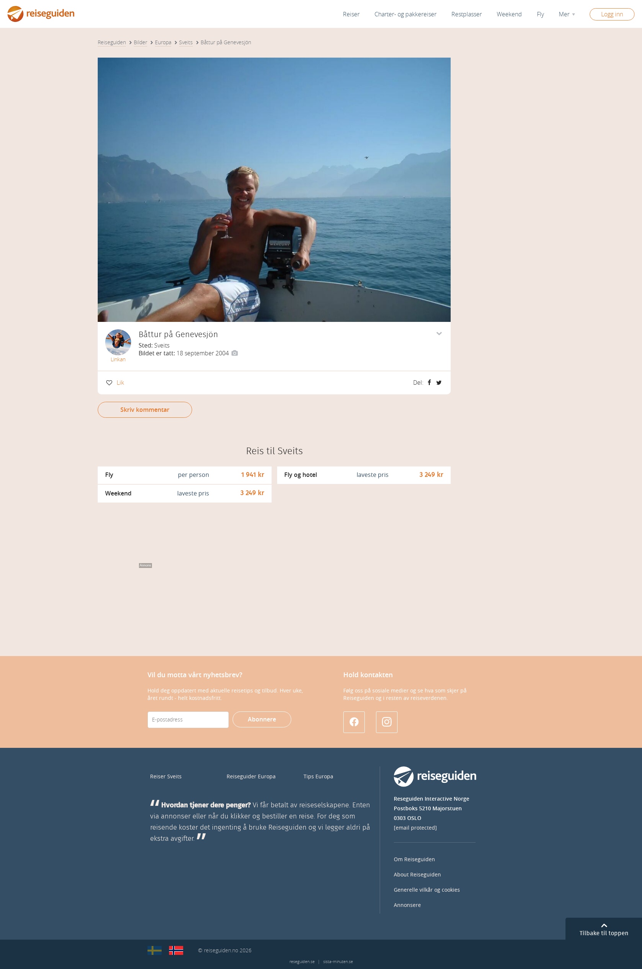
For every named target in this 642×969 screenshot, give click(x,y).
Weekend (509, 14)
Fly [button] (540, 14)
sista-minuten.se (338, 961)
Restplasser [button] (466, 14)
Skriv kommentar (144, 409)
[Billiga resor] (154, 950)
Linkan (118, 359)
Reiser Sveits (166, 776)
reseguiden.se (302, 961)
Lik (120, 382)
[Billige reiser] (176, 950)
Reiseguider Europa (251, 776)
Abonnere (262, 719)
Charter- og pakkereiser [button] (405, 14)
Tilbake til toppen (604, 933)
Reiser (351, 14)
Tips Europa (318, 776)
